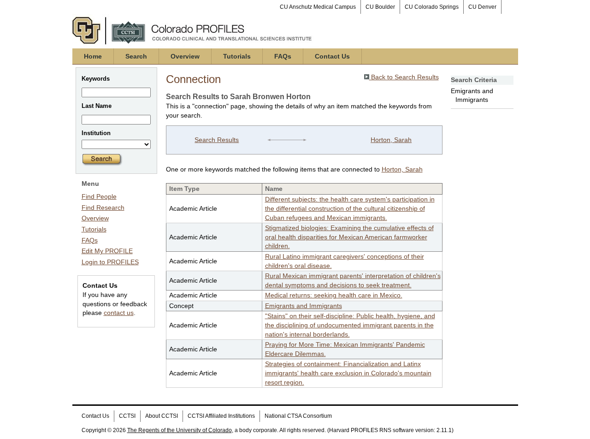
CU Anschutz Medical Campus (318, 7)
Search (136, 56)
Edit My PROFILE (107, 251)
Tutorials (237, 56)
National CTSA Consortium (298, 416)
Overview (185, 56)
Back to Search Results (404, 77)
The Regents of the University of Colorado (179, 430)
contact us (119, 312)
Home (93, 56)
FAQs (282, 56)
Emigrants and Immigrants (303, 305)
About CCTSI (161, 416)
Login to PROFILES (110, 262)
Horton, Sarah (391, 139)
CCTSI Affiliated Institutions (221, 416)
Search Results (217, 139)
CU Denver (482, 7)
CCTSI (127, 416)
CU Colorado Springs (432, 7)
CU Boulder (380, 7)
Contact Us (332, 56)
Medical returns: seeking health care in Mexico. (333, 295)
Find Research (103, 207)
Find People (99, 196)
